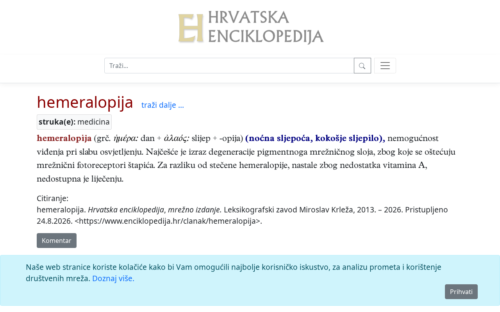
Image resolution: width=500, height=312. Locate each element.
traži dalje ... (162, 105)
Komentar (56, 240)
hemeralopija (85, 101)
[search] (385, 65)
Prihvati (461, 291)
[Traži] (362, 65)
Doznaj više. (113, 278)
